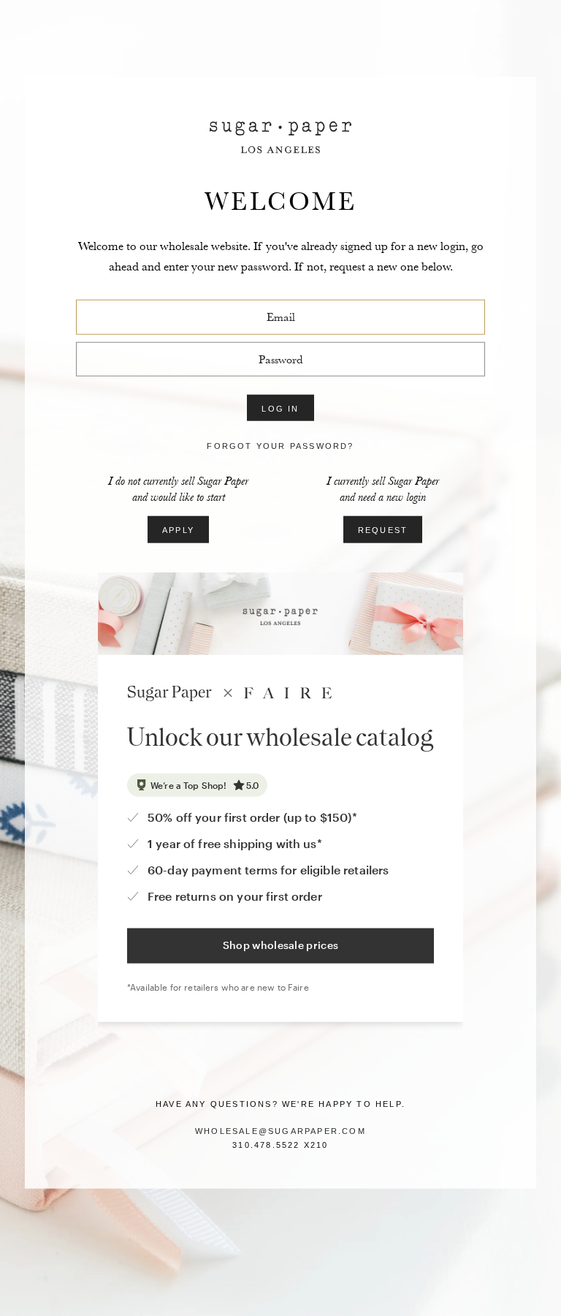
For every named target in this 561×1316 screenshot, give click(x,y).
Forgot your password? (280, 446)
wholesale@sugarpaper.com (280, 1131)
